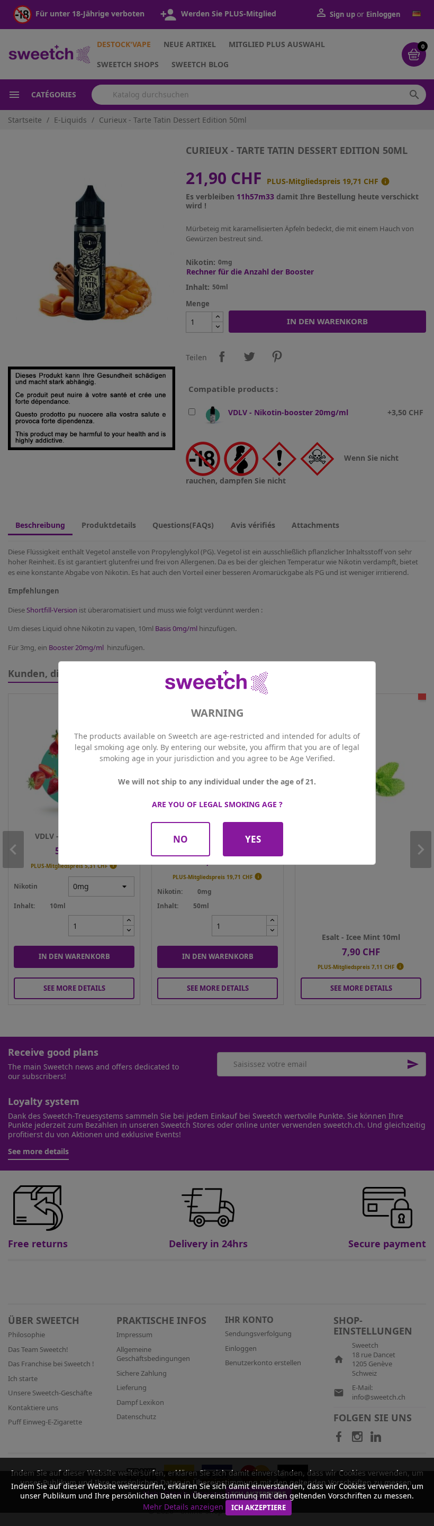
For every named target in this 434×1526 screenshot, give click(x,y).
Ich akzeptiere (258, 1507)
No (180, 839)
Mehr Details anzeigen (183, 1507)
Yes (253, 839)
